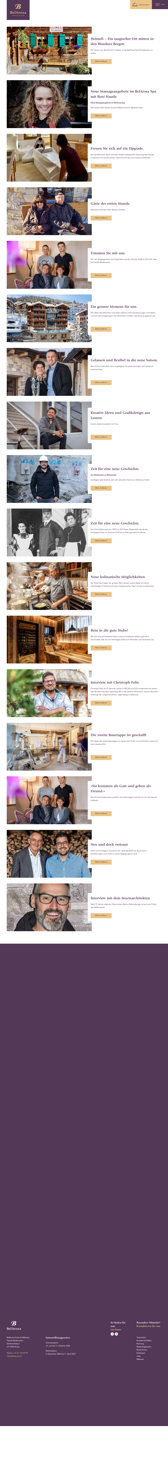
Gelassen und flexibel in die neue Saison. (124, 360)
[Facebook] (112, 1334)
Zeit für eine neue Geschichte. (115, 469)
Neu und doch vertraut (109, 845)
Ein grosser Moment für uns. (114, 307)
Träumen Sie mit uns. (108, 253)
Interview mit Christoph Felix (115, 683)
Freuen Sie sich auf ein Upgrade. (117, 149)
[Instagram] (116, 1334)
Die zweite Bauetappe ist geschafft (118, 735)
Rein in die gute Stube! (109, 631)
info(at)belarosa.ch (14, 1356)
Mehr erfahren (101, 61)
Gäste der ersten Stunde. (110, 204)
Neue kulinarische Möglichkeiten (118, 577)
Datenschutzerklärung (95, 1419)
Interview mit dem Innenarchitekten (120, 898)
